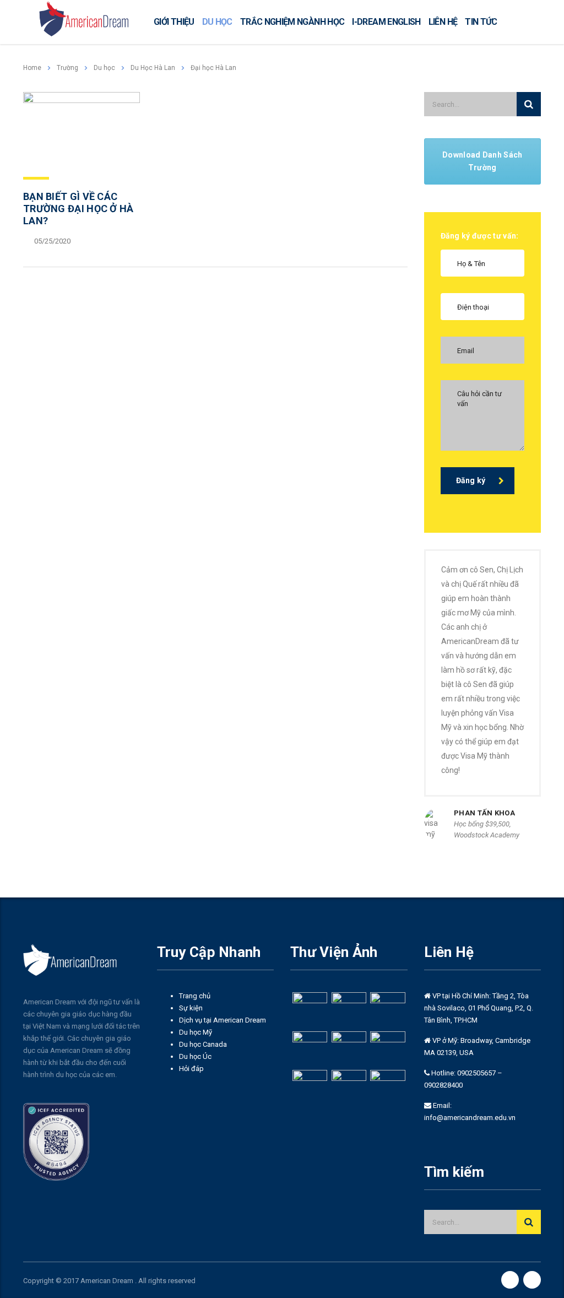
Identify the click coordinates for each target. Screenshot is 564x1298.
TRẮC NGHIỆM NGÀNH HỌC (292, 22)
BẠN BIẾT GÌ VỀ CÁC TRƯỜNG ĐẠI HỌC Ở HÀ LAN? (78, 208)
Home (32, 68)
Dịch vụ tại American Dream (222, 1020)
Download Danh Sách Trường (482, 161)
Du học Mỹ (195, 1032)
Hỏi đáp (191, 1068)
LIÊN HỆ (443, 22)
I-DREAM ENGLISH (386, 22)
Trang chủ (194, 996)
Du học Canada (203, 1044)
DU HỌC (217, 22)
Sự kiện (191, 1008)
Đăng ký (471, 480)
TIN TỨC (481, 22)
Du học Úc (195, 1056)
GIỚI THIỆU (174, 22)
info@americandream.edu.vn (470, 1117)
